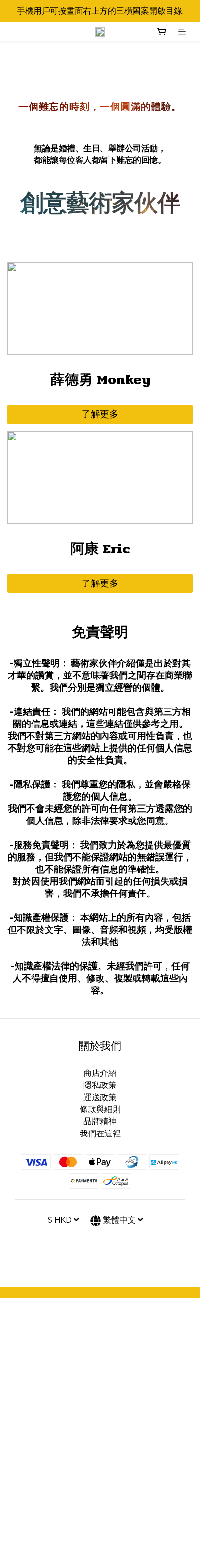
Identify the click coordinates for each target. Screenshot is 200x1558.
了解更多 (100, 414)
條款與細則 (100, 1109)
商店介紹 (100, 1073)
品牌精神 (100, 1121)
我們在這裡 (100, 1133)
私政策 (104, 1085)
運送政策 (100, 1097)
